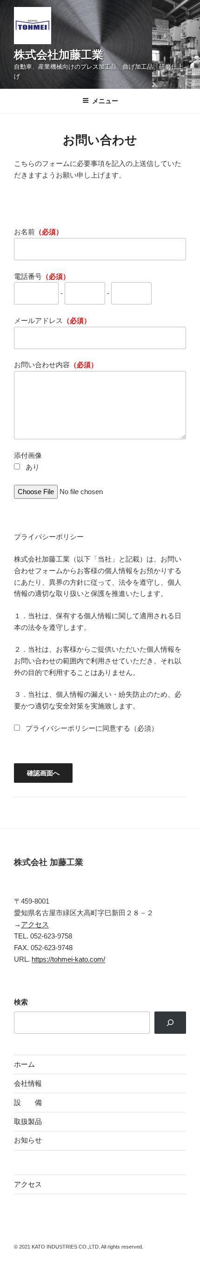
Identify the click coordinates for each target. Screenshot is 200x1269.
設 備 (28, 1102)
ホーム (24, 1064)
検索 (21, 1002)
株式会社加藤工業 (58, 54)
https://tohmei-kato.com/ (68, 959)
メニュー (105, 101)
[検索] (170, 1022)
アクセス (35, 924)
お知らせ (28, 1140)
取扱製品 (28, 1121)
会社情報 (28, 1083)
